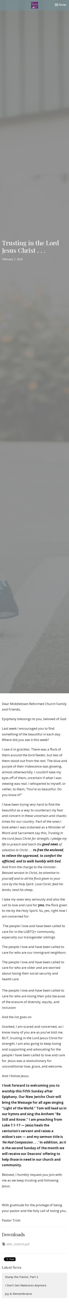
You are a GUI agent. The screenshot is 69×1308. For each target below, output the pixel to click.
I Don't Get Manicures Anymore (25, 1285)
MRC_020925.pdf (18, 1244)
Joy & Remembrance (18, 1294)
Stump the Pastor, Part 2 (21, 1277)
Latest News (11, 1267)
